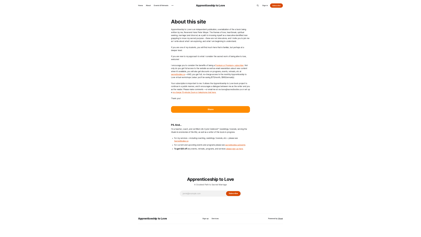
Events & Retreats (161, 5)
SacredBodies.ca (181, 141)
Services (215, 218)
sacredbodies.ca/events (235, 145)
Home (140, 5)
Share (210, 109)
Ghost (280, 218)
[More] (172, 5)
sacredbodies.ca (178, 74)
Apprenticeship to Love (210, 5)
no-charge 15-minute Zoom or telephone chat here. (194, 92)
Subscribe (276, 5)
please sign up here (234, 149)
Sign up (205, 218)
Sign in (265, 5)
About (148, 5)
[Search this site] (258, 5)
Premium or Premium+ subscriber (229, 65)
